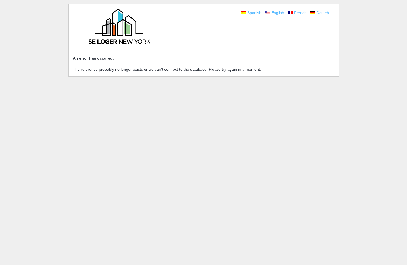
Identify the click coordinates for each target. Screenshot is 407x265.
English (278, 13)
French (301, 13)
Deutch (322, 13)
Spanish (254, 13)
